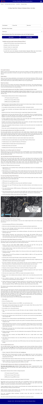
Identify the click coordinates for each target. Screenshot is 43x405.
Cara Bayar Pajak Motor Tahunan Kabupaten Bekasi (22, 1)
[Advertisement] (11, 17)
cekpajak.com (23, 352)
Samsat (18, 219)
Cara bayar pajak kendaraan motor (8, 366)
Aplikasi (26, 354)
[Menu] (41, 1)
